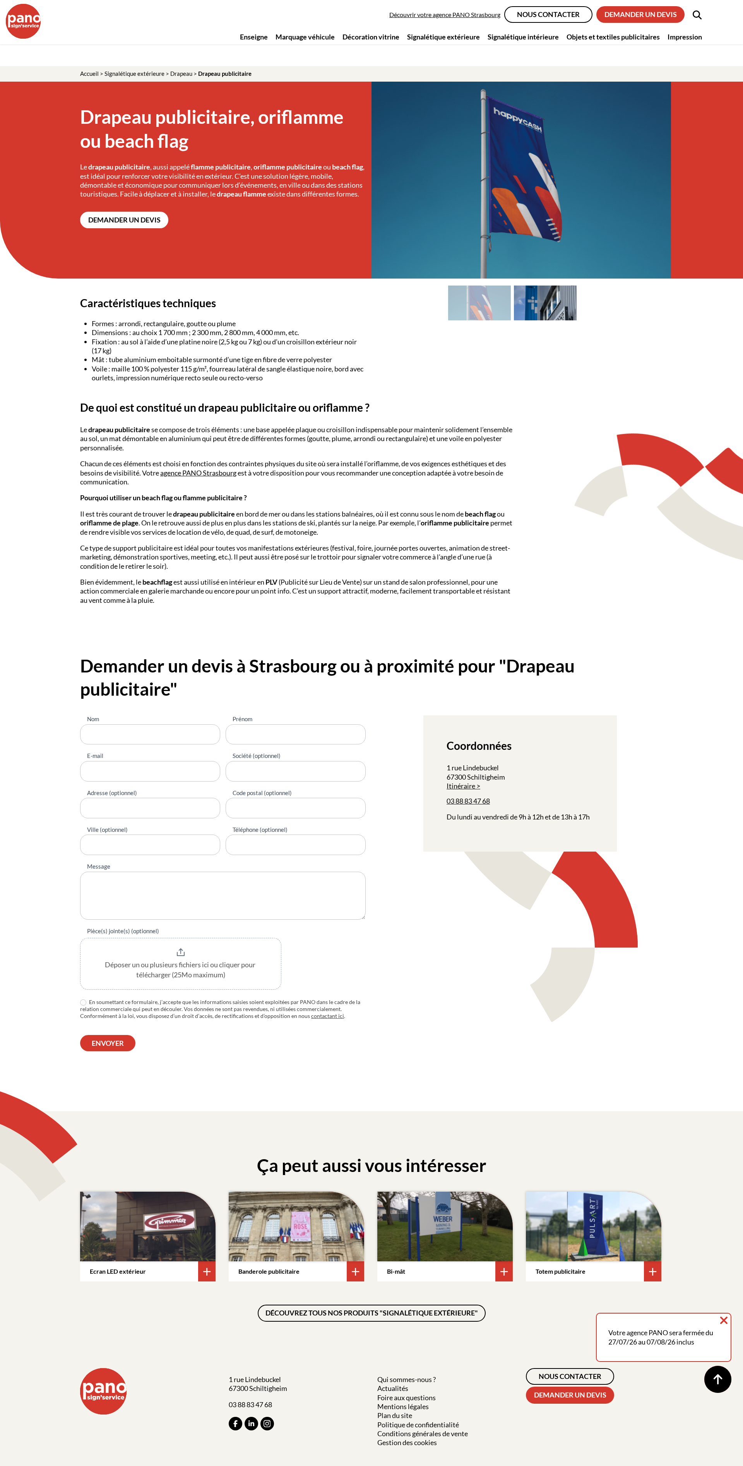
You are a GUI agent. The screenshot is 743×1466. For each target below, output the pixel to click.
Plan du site (394, 1415)
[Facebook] (235, 1423)
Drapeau (181, 73)
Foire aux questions (406, 1397)
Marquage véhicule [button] (305, 37)
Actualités (392, 1388)
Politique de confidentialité (418, 1424)
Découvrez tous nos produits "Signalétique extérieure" (371, 1313)
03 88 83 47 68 (468, 801)
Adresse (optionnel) (112, 792)
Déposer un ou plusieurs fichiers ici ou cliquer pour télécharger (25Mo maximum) (181, 969)
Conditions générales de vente (422, 1433)
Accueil (89, 73)
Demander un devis (640, 14)
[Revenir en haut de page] (717, 1379)
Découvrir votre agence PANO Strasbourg (444, 14)
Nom (93, 718)
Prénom (242, 718)
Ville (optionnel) (107, 829)
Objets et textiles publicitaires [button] (613, 37)
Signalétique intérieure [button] (523, 37)
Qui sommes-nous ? (406, 1379)
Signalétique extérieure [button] (443, 37)
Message (98, 866)
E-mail (95, 755)
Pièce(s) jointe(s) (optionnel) (123, 930)
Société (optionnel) (257, 755)
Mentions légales (403, 1406)
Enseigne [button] (254, 37)
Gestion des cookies (407, 1442)
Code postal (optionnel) (262, 792)
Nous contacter (548, 14)
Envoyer (108, 1043)
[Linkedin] (251, 1423)
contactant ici (327, 1016)
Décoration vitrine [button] (370, 37)
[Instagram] (267, 1423)
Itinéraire (461, 786)
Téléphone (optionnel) (260, 829)
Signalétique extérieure (134, 73)
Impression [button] (685, 37)
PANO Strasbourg (209, 473)
